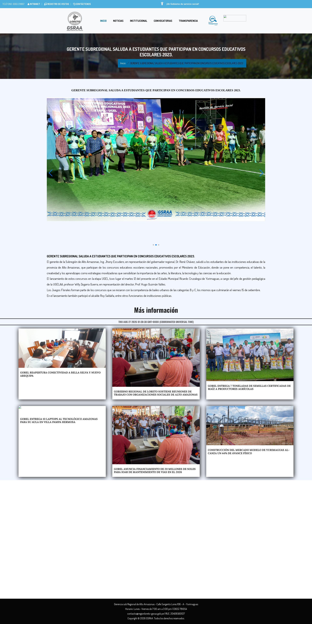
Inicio (103, 20)
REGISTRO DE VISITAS (58, 4)
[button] (50, 172)
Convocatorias (163, 20)
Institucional (138, 20)
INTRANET (34, 4)
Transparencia (188, 20)
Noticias (118, 20)
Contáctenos (83, 4)
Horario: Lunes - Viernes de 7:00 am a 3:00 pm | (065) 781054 (156, 609)
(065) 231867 (18, 4)
